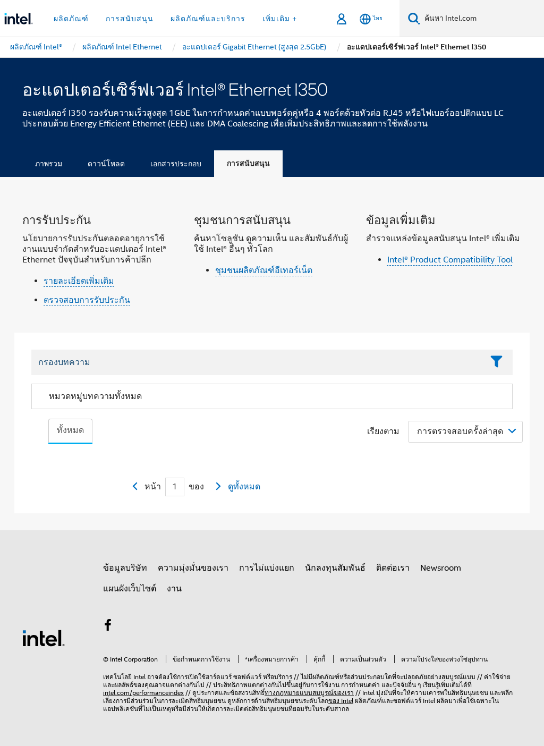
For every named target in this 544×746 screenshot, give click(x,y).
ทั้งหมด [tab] (70, 430)
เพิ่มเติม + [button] (279, 18)
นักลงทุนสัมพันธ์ (335, 568)
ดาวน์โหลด (106, 163)
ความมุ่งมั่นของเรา (193, 568)
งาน (174, 588)
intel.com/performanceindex (143, 693)
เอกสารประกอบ (175, 163)
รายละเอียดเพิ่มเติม (79, 281)
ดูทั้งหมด (244, 486)
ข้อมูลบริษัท (125, 568)
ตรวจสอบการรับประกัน (87, 300)
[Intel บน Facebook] (108, 627)
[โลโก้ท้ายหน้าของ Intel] (43, 637)
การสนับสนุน (248, 163)
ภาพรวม (48, 163)
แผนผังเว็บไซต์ (129, 588)
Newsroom (440, 568)
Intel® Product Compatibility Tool (450, 260)
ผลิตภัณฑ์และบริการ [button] (208, 18)
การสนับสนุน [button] (130, 18)
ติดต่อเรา (393, 568)
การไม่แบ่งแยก (266, 568)
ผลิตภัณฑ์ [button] (71, 18)
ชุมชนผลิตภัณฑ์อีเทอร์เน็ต (263, 270)
